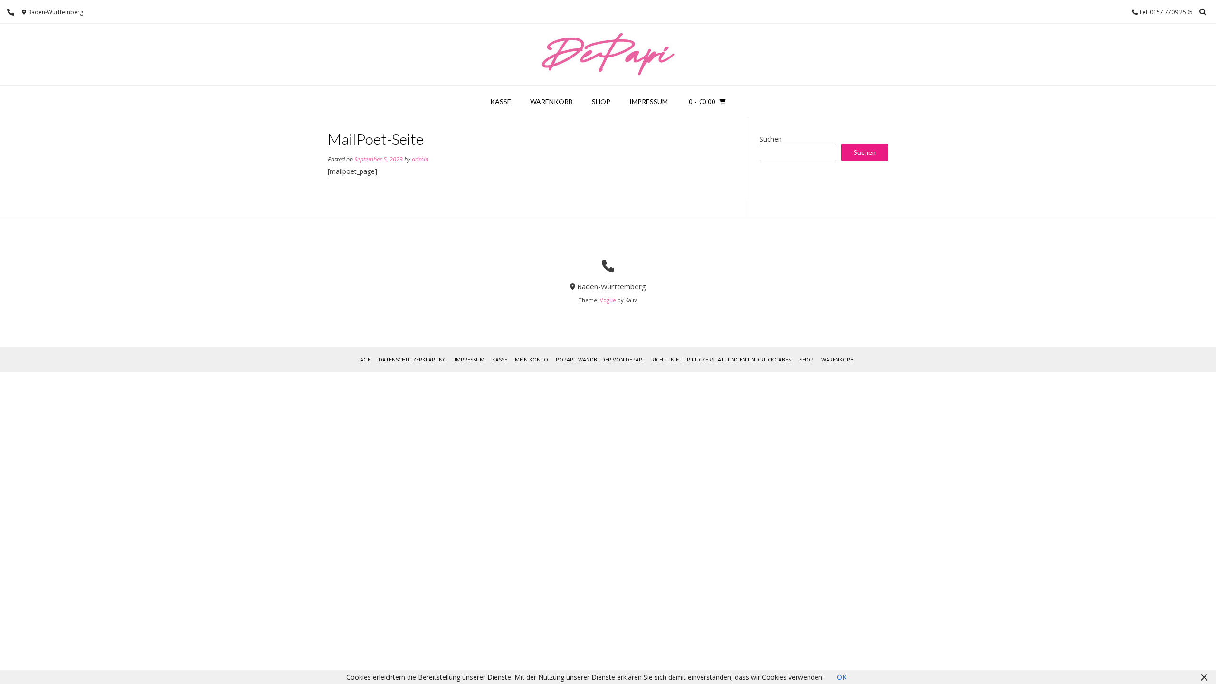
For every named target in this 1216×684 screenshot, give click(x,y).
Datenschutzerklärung (413, 359)
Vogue (608, 300)
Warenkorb (551, 101)
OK (841, 677)
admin (420, 159)
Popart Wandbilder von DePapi (600, 359)
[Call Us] (10, 12)
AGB (365, 359)
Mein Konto (531, 359)
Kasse (500, 101)
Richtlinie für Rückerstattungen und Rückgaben (721, 359)
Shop (601, 101)
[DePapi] (608, 54)
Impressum (648, 101)
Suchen (771, 138)
